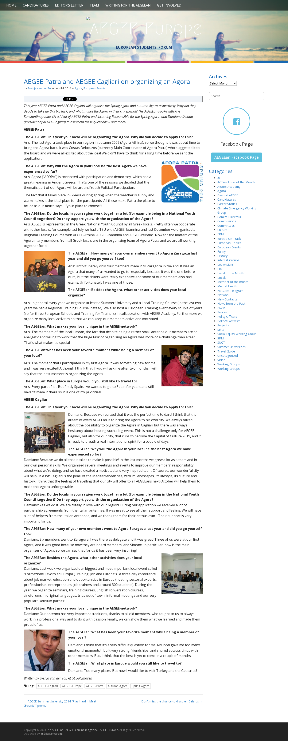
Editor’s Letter (69, 5)
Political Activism (229, 321)
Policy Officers (227, 317)
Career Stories (227, 204)
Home (11, 5)
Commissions (226, 221)
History (222, 256)
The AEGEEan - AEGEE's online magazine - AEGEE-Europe (82, 730)
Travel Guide (226, 351)
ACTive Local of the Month (236, 182)
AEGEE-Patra (95, 686)
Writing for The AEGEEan (128, 5)
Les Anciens (225, 265)
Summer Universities (231, 347)
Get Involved (169, 5)
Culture (222, 230)
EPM (220, 234)
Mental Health (227, 286)
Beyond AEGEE (227, 195)
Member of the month (233, 282)
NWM (221, 308)
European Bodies (229, 243)
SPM (220, 338)
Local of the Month (230, 273)
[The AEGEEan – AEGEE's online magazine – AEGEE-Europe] (144, 28)
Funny (221, 251)
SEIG (220, 330)
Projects (223, 325)
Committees (226, 226)
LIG (219, 269)
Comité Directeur (229, 217)
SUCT (221, 342)
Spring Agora (140, 686)
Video (221, 360)
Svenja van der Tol (39, 88)
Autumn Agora (118, 686)
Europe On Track (229, 239)
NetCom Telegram (230, 291)
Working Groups (228, 364)
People (222, 312)
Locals (221, 278)
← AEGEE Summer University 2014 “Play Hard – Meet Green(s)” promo (60, 703)
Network (223, 295)
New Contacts (227, 299)
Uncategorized (227, 356)
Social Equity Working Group (237, 334)
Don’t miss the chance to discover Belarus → (172, 701)
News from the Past (231, 303)
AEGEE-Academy (228, 187)
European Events (94, 88)
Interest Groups (228, 260)
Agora (78, 88)
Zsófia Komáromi (51, 734)
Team (94, 5)
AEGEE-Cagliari (48, 686)
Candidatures (36, 5)
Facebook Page (236, 144)
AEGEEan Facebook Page (236, 157)
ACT (220, 178)
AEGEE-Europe (72, 686)
